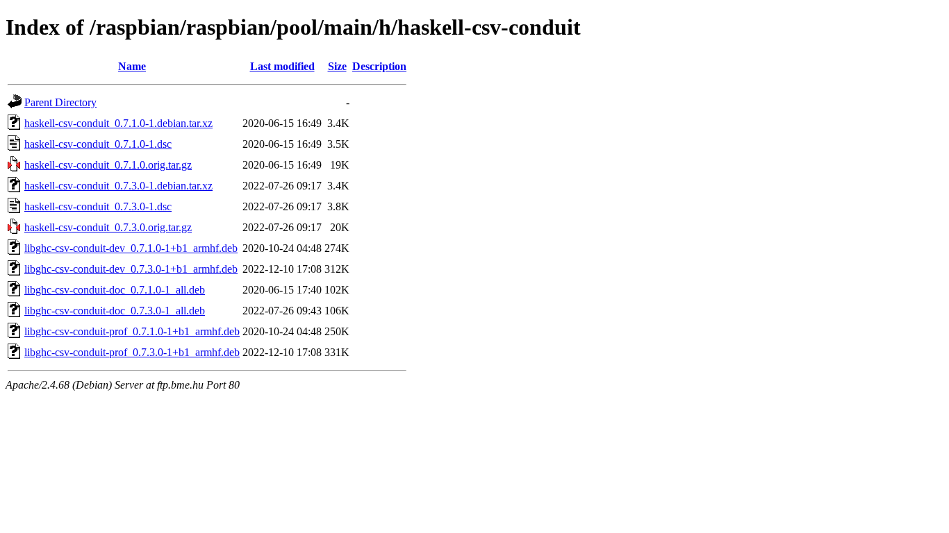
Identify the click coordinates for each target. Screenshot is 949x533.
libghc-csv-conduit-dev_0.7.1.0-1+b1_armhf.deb (131, 248)
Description (379, 66)
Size (337, 66)
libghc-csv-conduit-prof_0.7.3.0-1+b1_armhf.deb (132, 352)
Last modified (282, 66)
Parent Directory (60, 102)
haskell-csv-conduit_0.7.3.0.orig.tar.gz (108, 227)
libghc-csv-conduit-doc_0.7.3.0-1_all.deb (114, 310)
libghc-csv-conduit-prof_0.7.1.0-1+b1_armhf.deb (132, 331)
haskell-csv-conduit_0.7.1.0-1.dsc (98, 144)
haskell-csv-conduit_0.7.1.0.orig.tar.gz (108, 165)
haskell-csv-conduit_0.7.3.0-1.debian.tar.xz (118, 186)
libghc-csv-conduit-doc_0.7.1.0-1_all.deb (114, 290)
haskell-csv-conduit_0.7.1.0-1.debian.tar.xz (118, 123)
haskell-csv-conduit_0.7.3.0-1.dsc (98, 206)
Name (132, 66)
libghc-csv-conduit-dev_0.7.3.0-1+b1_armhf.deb (131, 269)
